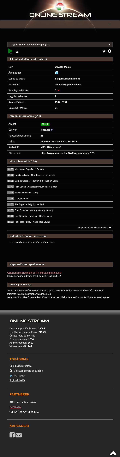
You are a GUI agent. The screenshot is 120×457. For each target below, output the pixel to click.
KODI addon (18, 375)
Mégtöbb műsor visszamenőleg (93, 227)
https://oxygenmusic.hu (68, 84)
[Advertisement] (60, 36)
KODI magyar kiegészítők (23, 402)
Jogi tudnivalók (17, 380)
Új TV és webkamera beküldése (26, 371)
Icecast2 (45, 130)
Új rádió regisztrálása (21, 366)
